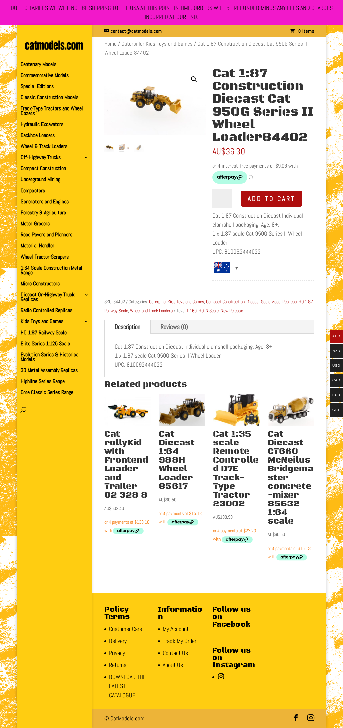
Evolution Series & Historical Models (50, 357)
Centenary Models (38, 65)
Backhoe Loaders (38, 136)
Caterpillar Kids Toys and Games (157, 43)
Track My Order (179, 641)
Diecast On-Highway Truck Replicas (47, 297)
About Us (173, 665)
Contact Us (175, 653)
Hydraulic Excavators (42, 125)
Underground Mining (40, 180)
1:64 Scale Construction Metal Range (51, 271)
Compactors (33, 191)
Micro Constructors (40, 284)
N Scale (212, 311)
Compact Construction (43, 169)
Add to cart (271, 198)
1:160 (191, 311)
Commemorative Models (45, 76)
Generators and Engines (45, 202)
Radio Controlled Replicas (46, 311)
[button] (194, 79)
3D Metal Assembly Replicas (49, 371)
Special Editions (37, 87)
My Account (176, 629)
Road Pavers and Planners (46, 235)
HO (201, 311)
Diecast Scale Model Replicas (272, 302)
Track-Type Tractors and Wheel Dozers (52, 111)
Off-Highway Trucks (41, 158)
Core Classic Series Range (47, 393)
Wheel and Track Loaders (151, 311)
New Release (232, 311)
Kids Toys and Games (42, 322)
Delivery (118, 641)
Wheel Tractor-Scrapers (45, 257)
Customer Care (125, 629)
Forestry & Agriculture (43, 213)
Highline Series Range (43, 382)
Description (127, 327)
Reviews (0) (174, 327)
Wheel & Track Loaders (44, 147)
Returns (117, 665)
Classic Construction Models (49, 98)
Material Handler (37, 246)
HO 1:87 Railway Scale (44, 333)
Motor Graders (35, 224)
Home (110, 43)
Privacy (117, 653)
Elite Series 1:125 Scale (45, 344)
